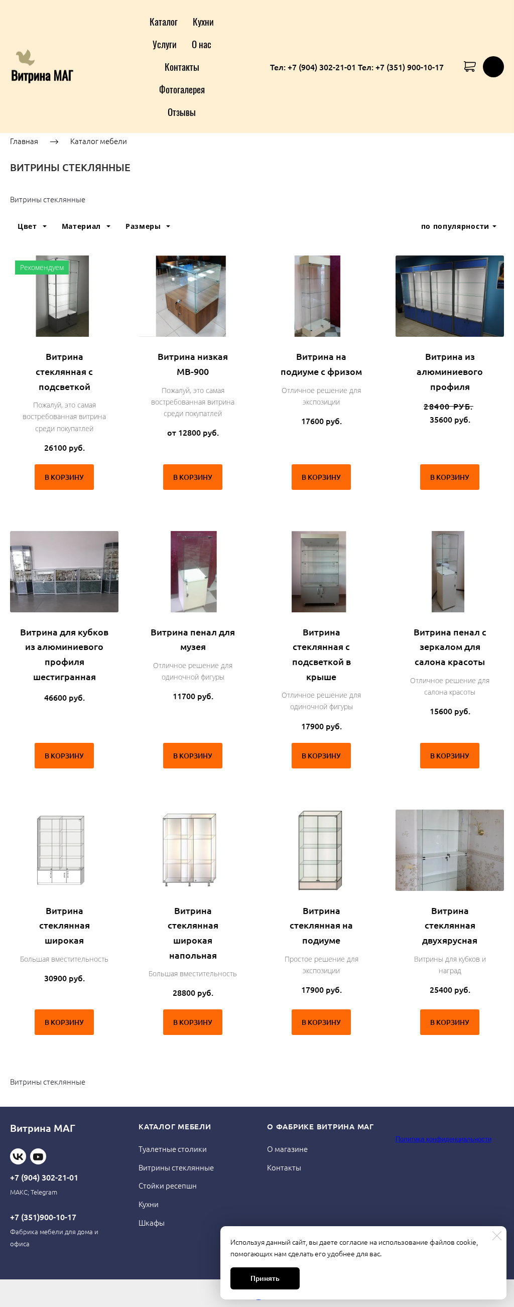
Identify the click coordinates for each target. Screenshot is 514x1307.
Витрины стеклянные (176, 1167)
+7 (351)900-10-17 (43, 1217)
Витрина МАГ (42, 1127)
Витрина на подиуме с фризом (321, 363)
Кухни (203, 21)
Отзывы (182, 111)
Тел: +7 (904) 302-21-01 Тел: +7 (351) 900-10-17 (357, 67)
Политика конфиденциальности (443, 1139)
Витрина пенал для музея (193, 639)
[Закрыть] (496, 1235)
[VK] (18, 1156)
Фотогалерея (182, 89)
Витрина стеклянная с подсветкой (64, 370)
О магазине (287, 1148)
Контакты (182, 66)
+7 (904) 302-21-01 (44, 1177)
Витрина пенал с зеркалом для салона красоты (450, 646)
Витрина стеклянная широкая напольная (193, 932)
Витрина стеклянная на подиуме (321, 925)
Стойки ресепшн (168, 1185)
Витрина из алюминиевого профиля (450, 370)
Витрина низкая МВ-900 (193, 363)
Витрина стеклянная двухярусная (449, 925)
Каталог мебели (98, 141)
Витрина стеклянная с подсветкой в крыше (321, 654)
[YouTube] (38, 1156)
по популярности (455, 226)
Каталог (164, 21)
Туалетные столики (173, 1148)
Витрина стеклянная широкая (64, 925)
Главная (24, 141)
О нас (201, 44)
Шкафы (152, 1222)
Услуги (165, 44)
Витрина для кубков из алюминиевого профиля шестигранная (64, 654)
